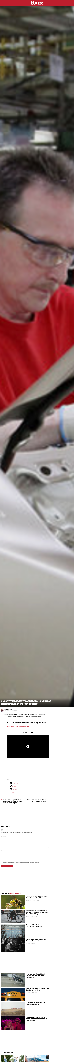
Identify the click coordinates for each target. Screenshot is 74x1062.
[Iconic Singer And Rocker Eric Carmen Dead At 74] (13, 945)
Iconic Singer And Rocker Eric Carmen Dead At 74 (36, 940)
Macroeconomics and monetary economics (16, 716)
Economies (21, 714)
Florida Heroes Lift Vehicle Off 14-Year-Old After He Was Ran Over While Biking (36, 912)
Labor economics (42, 714)
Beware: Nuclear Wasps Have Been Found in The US (36, 897)
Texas (40, 716)
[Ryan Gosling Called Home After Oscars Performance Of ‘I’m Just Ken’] (13, 1023)
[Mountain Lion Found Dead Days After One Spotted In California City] (13, 980)
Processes (28, 716)
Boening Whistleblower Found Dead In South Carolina (36, 926)
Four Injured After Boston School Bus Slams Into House (37, 989)
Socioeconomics (34, 716)
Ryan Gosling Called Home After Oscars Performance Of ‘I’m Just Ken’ (36, 1018)
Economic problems (8, 714)
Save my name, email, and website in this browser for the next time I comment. (21, 862)
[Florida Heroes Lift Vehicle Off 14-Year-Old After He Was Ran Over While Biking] (13, 916)
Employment (26, 714)
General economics (33, 714)
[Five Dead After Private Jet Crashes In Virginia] (13, 1008)
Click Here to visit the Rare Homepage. (18, 726)
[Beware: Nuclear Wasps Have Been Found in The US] (13, 902)
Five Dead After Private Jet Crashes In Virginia (35, 1003)
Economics (15, 714)
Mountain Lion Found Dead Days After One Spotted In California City (35, 975)
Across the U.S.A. (15, 893)
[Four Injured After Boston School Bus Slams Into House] (13, 994)
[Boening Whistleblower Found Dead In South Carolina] (13, 931)
